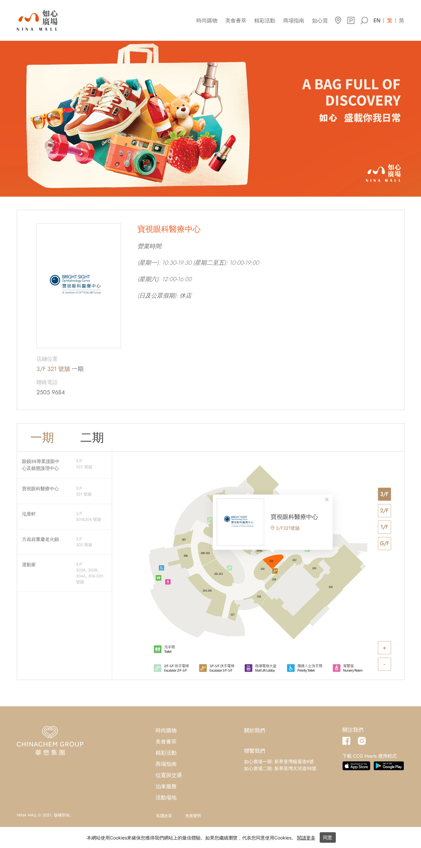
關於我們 (254, 730)
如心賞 (320, 20)
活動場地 (166, 797)
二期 (92, 437)
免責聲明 (193, 816)
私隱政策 (164, 816)
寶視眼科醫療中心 (294, 517)
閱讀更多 (306, 837)
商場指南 (293, 20)
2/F (384, 510)
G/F (384, 543)
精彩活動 (264, 20)
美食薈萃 (235, 20)
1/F (384, 527)
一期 (42, 437)
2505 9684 (51, 392)
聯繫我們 (254, 751)
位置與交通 (169, 775)
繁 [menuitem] (389, 20)
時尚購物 (206, 20)
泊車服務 (166, 786)
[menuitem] (377, 19)
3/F (384, 494)
